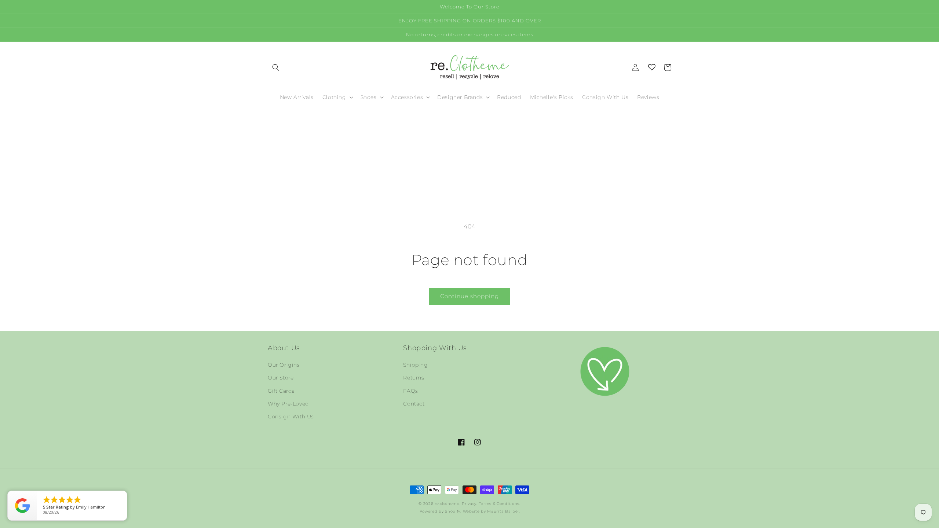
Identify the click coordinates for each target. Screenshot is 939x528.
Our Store (280, 377)
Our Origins (284, 365)
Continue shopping (469, 296)
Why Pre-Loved (288, 403)
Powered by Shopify (440, 511)
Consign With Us (291, 416)
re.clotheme (447, 503)
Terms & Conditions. (499, 503)
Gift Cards (281, 391)
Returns (413, 377)
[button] (276, 67)
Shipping (415, 365)
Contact (413, 403)
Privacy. (470, 503)
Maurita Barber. (503, 511)
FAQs (410, 391)
